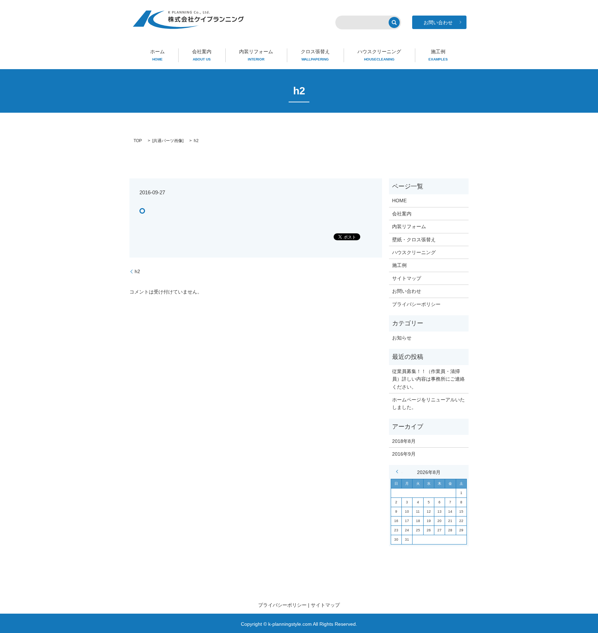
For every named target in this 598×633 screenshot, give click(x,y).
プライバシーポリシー (416, 304)
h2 (137, 271)
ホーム (157, 55)
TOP (138, 140)
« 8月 (399, 471)
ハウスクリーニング (379, 55)
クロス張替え (315, 55)
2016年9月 (404, 454)
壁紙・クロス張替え (414, 239)
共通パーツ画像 (167, 140)
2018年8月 (404, 441)
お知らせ (401, 338)
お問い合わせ (406, 291)
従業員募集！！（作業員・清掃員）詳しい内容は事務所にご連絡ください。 (428, 379)
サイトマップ (406, 278)
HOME (399, 200)
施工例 (438, 55)
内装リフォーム (256, 55)
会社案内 (201, 55)
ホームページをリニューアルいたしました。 (428, 403)
